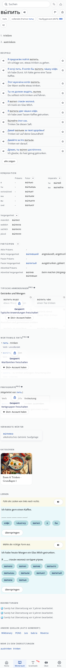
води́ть (28, 91)
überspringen (12, 532)
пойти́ (25, 59)
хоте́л (27, 68)
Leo (26, 633)
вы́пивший (32, 253)
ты (17, 149)
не (12, 91)
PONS (18, 633)
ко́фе (54, 68)
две (21, 110)
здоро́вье (38, 130)
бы (32, 68)
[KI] (61, 4)
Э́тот (10, 82)
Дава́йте (12, 139)
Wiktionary (6, 633)
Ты (9, 91)
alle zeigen (9, 161)
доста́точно (34, 149)
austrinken (6, 648)
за (26, 130)
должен (19, 91)
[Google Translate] (54, 4)
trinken (17, 648)
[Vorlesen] (24, 12)
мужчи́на (18, 82)
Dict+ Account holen (21, 317)
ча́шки (27, 110)
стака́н (21, 101)
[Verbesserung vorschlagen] (55, 12)
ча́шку (47, 68)
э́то (22, 139)
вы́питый (31, 263)
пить (31, 18)
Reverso (44, 633)
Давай (11, 130)
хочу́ (12, 68)
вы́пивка (8, 433)
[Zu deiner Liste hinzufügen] (62, 12)
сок (25, 120)
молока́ (30, 101)
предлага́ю (16, 59)
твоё (30, 130)
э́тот (20, 120)
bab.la (34, 633)
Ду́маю (11, 149)
